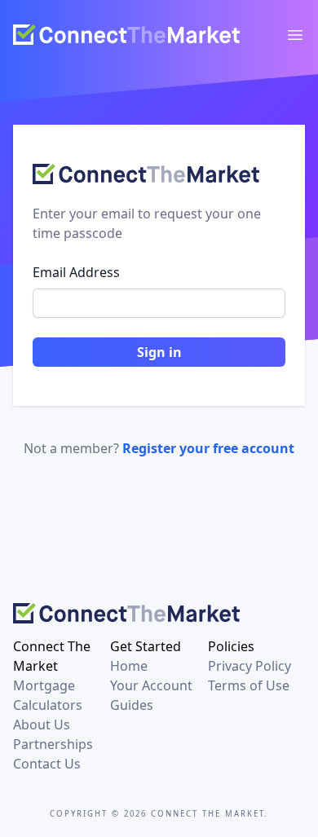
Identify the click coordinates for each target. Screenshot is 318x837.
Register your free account (208, 448)
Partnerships (53, 744)
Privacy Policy (249, 666)
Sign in (159, 352)
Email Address (76, 272)
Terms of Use (248, 685)
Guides (131, 705)
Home (129, 666)
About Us (41, 724)
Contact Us (47, 764)
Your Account (151, 685)
